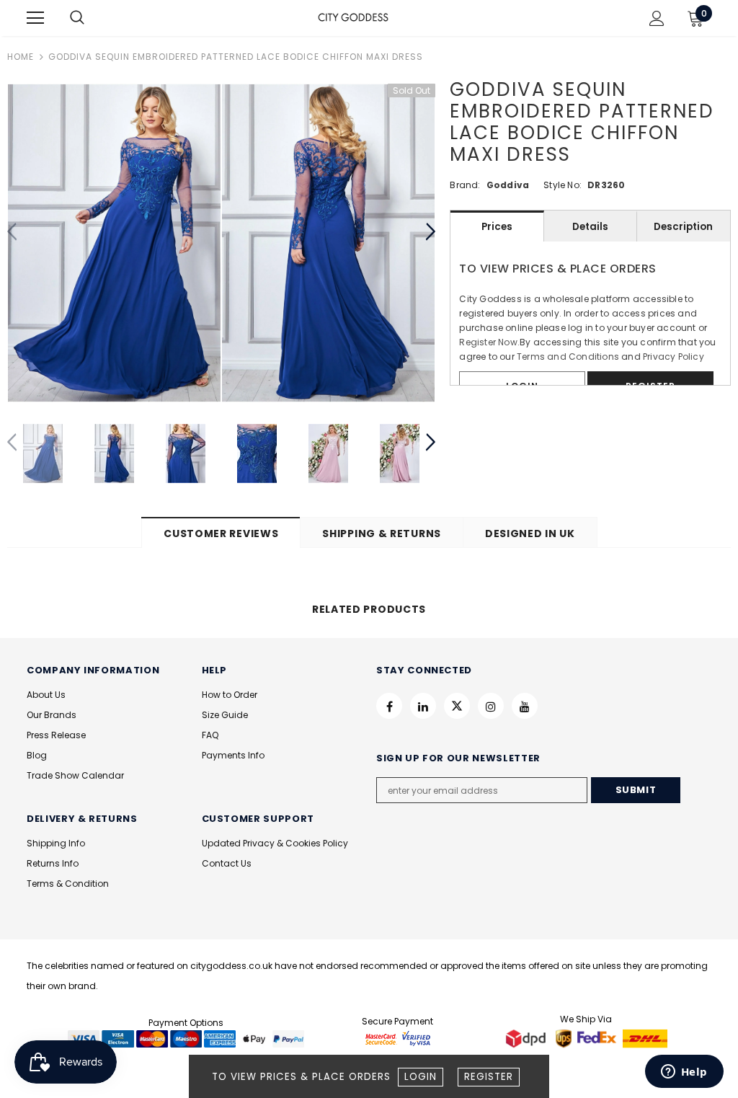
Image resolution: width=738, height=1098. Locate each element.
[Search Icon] (91, 18)
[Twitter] (457, 706)
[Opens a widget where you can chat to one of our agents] (684, 1073)
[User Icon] (656, 18)
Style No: (562, 185)
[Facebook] (389, 706)
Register (488, 1077)
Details (590, 227)
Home (20, 56)
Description (683, 227)
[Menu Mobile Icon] (35, 18)
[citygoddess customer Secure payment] (398, 1038)
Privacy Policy (673, 356)
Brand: (465, 185)
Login (420, 1077)
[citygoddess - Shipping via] (527, 1038)
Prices (496, 227)
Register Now (488, 342)
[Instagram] (491, 706)
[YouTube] (525, 706)
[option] (114, 243)
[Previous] (12, 232)
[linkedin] (423, 706)
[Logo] (353, 17)
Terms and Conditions (568, 356)
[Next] (429, 232)
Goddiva (507, 185)
